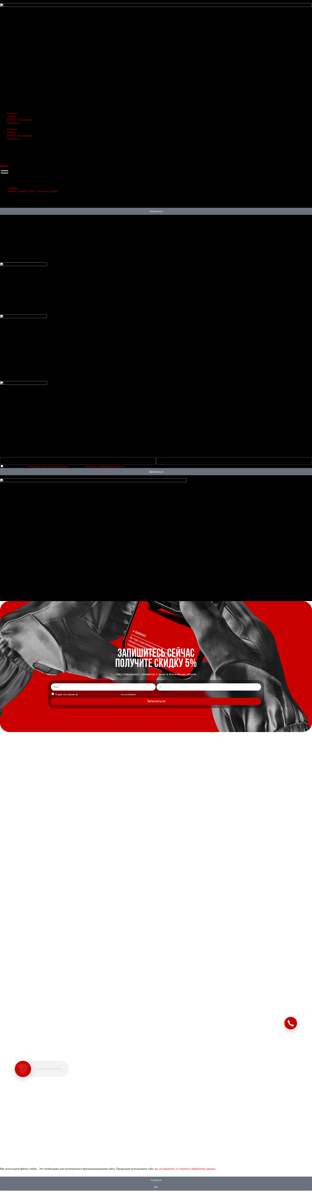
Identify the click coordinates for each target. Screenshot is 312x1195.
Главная (12, 113)
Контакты (13, 122)
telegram (5, 549)
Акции (11, 116)
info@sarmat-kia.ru (12, 571)
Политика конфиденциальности (14, 595)
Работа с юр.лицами (19, 119)
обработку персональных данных (49, 466)
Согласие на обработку (10, 590)
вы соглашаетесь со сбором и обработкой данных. (185, 1168)
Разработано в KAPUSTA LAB (13, 597)
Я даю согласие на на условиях (64, 466)
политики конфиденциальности (105, 466)
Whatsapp (6, 546)
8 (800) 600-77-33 (10, 160)
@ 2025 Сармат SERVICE (11, 588)
